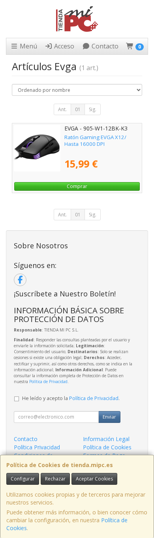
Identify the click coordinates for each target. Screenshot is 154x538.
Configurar (23, 478)
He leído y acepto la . (71, 398)
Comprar (77, 186)
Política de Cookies (107, 447)
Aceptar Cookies (94, 478)
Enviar (109, 416)
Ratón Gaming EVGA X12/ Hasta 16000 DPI (95, 140)
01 (78, 109)
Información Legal (106, 439)
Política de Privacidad (48, 381)
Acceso (63, 46)
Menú (27, 46)
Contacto (104, 46)
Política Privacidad (37, 447)
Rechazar (55, 478)
